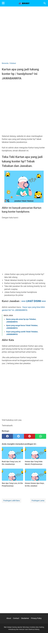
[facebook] (7, 436)
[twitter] (18, 436)
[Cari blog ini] (44, 3)
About (8, 618)
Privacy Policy (36, 618)
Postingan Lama (38, 501)
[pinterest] (29, 436)
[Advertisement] (24, 34)
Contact (16, 618)
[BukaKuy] (24, 3)
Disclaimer (25, 618)
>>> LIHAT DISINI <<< (33, 301)
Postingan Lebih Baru (11, 501)
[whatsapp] (40, 436)
